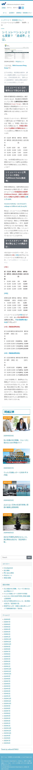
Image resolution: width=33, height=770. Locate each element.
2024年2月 (7, 693)
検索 (29, 557)
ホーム (5, 12)
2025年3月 (7, 661)
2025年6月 (7, 654)
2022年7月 (7, 740)
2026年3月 (7, 631)
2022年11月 (7, 730)
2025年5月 (7, 656)
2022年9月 (7, 735)
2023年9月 (7, 706)
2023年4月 (7, 718)
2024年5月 (7, 686)
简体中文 (9, 7)
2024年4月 (7, 688)
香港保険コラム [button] (27, 12)
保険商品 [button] (18, 12)
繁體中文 (15, 7)
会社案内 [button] (11, 12)
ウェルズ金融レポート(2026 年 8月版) (15, 593)
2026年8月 (7, 619)
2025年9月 (7, 646)
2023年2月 (7, 723)
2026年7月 (7, 622)
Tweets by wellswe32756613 (9, 749)
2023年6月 (7, 713)
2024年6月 (7, 683)
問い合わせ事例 (9, 573)
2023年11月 (7, 701)
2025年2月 (7, 664)
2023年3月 (7, 721)
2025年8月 (7, 649)
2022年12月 (7, 728)
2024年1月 (7, 696)
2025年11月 (7, 641)
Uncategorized (8, 568)
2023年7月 (7, 711)
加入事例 (6, 570)
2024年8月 (7, 678)
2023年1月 (7, 725)
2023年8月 (7, 708)
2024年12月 (7, 669)
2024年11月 (7, 671)
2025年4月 (7, 659)
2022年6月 (7, 743)
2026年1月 (7, 636)
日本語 (3, 7)
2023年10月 (7, 703)
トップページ (5, 20)
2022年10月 (7, 733)
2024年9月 (7, 676)
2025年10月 (7, 644)
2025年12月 (7, 639)
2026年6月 (7, 624)
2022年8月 (7, 738)
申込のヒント (20, 61)
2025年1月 (7, 666)
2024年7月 (7, 681)
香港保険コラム (17, 20)
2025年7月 (7, 651)
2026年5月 (7, 627)
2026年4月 (7, 629)
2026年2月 (7, 634)
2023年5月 (7, 716)
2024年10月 (7, 674)
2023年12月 (7, 698)
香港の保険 (7, 578)
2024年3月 (7, 691)
